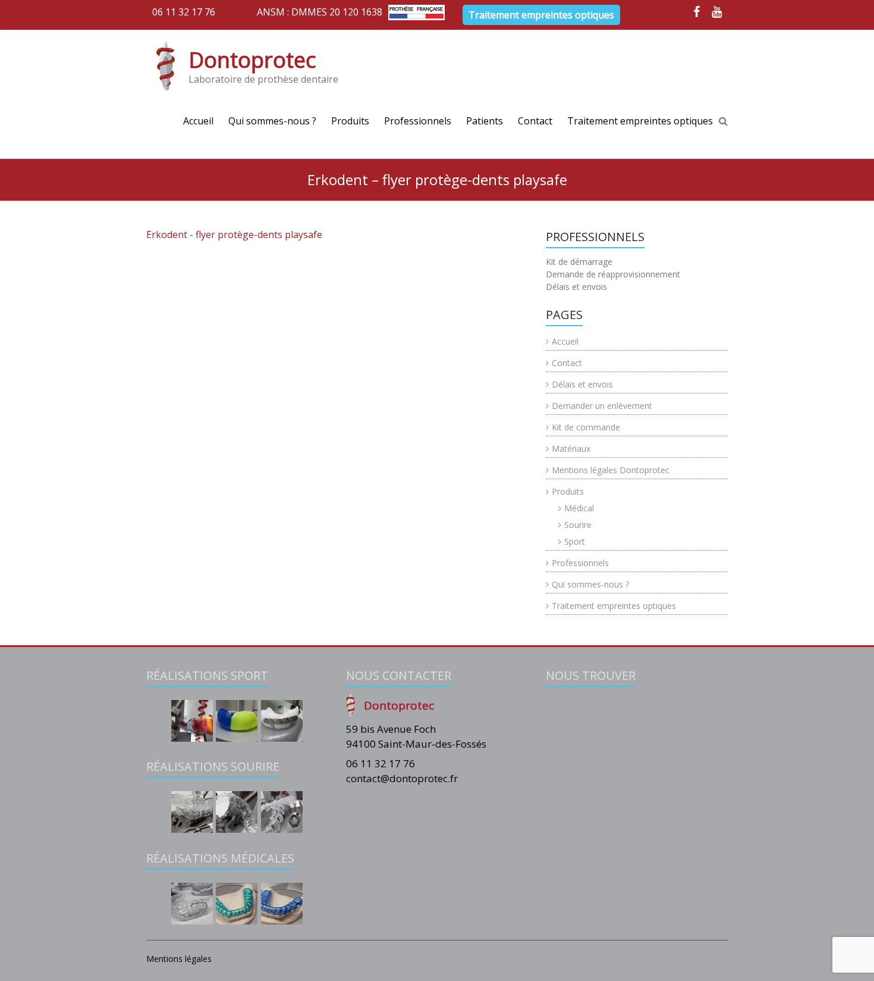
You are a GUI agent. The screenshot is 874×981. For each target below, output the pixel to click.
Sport (574, 541)
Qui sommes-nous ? (272, 120)
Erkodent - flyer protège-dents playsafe (234, 234)
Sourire (578, 524)
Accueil (198, 120)
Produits (350, 120)
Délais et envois (582, 384)
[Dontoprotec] (166, 66)
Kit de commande (586, 427)
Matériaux (571, 448)
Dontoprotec (252, 59)
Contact (535, 120)
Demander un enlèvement (602, 405)
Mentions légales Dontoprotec (610, 470)
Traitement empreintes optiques (541, 14)
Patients (484, 120)
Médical (579, 508)
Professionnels (417, 120)
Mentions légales (179, 958)
